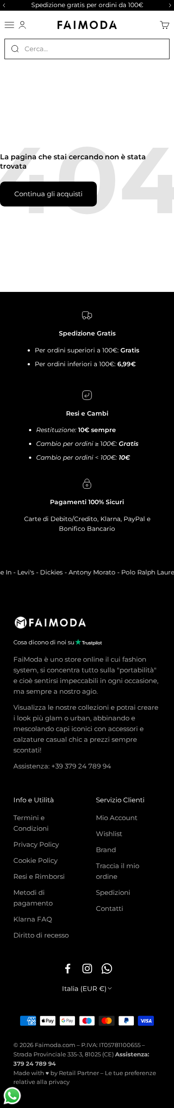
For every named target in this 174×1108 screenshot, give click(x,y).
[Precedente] (2, 5)
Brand (106, 849)
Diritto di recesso (41, 935)
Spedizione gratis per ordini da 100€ (87, 5)
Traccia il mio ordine (117, 871)
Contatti (109, 908)
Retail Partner (79, 1072)
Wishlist (109, 833)
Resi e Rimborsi (39, 876)
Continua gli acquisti (48, 194)
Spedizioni (113, 892)
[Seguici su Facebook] (67, 968)
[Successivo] (171, 5)
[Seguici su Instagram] (87, 968)
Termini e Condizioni (31, 823)
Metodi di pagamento (33, 897)
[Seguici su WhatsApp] (106, 968)
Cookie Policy (35, 860)
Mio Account (116, 817)
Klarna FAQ (32, 919)
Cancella (156, 48)
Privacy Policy (36, 844)
